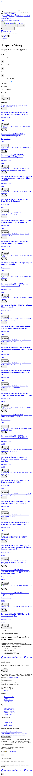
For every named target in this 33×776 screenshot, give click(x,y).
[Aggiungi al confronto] (5, 108)
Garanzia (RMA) (20, 735)
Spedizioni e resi (8, 700)
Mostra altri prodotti (6, 627)
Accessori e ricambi (9, 712)
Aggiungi (5, 124)
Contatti (6, 698)
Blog (5, 724)
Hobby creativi (8, 714)
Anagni (15, 732)
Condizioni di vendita (6, 733)
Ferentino (19, 732)
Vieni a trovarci (8, 725)
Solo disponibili (6, 89)
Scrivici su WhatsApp (9, 657)
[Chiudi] (2, 755)
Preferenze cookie (5, 736)
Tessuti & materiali (9, 711)
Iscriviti (5, 671)
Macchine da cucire (9, 709)
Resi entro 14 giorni (10, 13)
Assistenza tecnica (9, 697)
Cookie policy (20, 733)
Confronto (11, 16)
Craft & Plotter (11, 26)
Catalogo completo (9, 708)
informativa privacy (12, 677)
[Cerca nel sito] (2, 36)
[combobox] (10, 34)
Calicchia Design (11, 751)
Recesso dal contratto (10, 735)
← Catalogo (4, 38)
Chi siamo (6, 720)
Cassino (8, 732)
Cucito (2, 26)
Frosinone (3, 732)
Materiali (20, 26)
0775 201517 (11, 18)
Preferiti (5, 16)
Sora (11, 732)
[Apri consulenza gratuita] (2, 774)
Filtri (4, 99)
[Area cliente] (5, 36)
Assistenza (8, 31)
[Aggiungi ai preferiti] (2, 108)
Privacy (14, 733)
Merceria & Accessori (6, 28)
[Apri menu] (2, 22)
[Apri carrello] (7, 36)
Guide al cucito (8, 701)
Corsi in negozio (8, 722)
